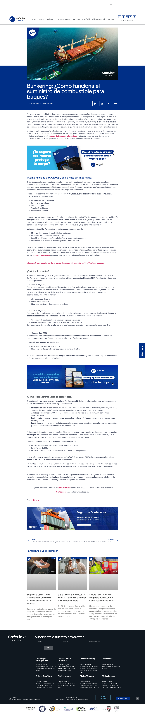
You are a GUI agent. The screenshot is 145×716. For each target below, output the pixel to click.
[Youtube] (124, 4)
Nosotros (27, 12)
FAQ (67, 12)
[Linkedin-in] (111, 4)
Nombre (39, 638)
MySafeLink (83, 12)
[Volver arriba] (137, 698)
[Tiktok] (128, 4)
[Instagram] (119, 4)
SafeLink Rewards (55, 12)
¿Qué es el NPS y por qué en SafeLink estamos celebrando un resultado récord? (72, 597)
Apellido (65, 638)
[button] (94, 103)
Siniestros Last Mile (99, 12)
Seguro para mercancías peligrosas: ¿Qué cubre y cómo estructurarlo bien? (101, 597)
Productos (38, 12)
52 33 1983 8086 (93, 4)
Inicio (18, 12)
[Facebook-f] (115, 4)
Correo (89, 638)
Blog (74, 12)
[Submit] (48, 648)
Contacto (114, 12)
